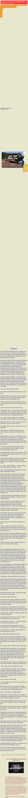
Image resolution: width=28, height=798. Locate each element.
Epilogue (25, 170)
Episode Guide (25, 159)
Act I (25, 165)
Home (24, 153)
